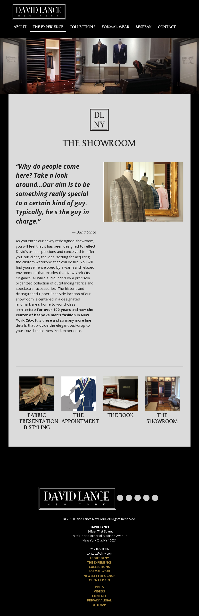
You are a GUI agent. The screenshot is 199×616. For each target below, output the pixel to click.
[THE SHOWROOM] (162, 393)
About (20, 27)
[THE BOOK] (120, 393)
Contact (167, 27)
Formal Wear (115, 27)
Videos (99, 591)
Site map (99, 605)
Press (99, 587)
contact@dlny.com (99, 553)
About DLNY (99, 558)
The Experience (48, 27)
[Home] (39, 11)
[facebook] (129, 498)
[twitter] (137, 498)
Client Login (99, 580)
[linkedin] (155, 498)
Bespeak (144, 27)
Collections (82, 27)
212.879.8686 (99, 549)
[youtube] (120, 498)
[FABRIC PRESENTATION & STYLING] (36, 393)
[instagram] (146, 498)
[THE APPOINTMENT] (78, 393)
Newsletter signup (99, 576)
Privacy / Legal (99, 600)
